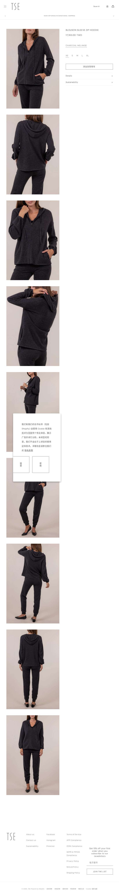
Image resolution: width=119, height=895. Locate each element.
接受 (21, 464)
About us (30, 834)
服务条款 (65, 889)
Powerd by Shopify (37, 889)
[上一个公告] (5, 16)
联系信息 (81, 889)
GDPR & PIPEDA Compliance (73, 853)
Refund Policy (73, 867)
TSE (29, 889)
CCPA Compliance (74, 846)
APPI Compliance (74, 840)
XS (67, 55)
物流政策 (73, 889)
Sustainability (32, 846)
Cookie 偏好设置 (91, 889)
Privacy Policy (73, 861)
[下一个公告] (114, 16)
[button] (5, 6)
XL (87, 55)
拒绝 (41, 464)
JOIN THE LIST (99, 871)
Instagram (51, 840)
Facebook (50, 834)
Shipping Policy (73, 873)
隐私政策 (29, 450)
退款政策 (49, 889)
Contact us (31, 840)
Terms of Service (74, 834)
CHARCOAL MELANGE (76, 45)
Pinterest (50, 846)
